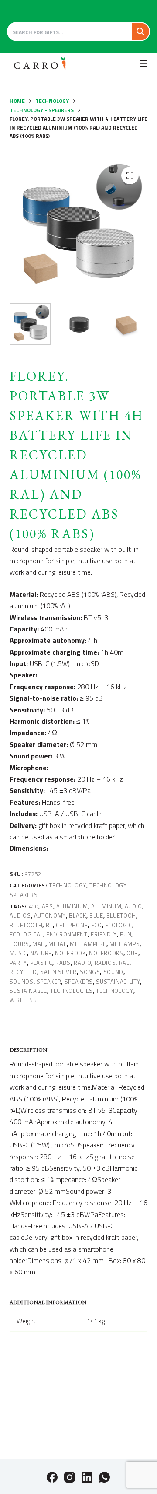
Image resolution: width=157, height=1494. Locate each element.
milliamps (124, 944)
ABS (47, 906)
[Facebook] (52, 1477)
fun (125, 934)
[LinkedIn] (87, 1477)
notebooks (106, 953)
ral (124, 962)
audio (133, 906)
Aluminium (72, 906)
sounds (22, 981)
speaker (49, 981)
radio (82, 962)
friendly (104, 934)
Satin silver (58, 972)
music (18, 953)
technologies (71, 990)
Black (77, 915)
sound (113, 972)
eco (96, 925)
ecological (27, 934)
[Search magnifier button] (140, 31)
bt (49, 925)
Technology (67, 885)
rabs (63, 962)
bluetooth (26, 925)
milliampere (88, 944)
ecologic (118, 925)
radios (105, 962)
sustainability (118, 981)
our (132, 953)
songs (90, 972)
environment (66, 934)
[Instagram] (69, 1477)
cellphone (72, 925)
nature (41, 953)
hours (19, 944)
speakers (79, 981)
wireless (23, 1000)
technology (114, 990)
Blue (96, 915)
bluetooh (121, 915)
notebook (70, 953)
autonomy (50, 915)
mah (38, 944)
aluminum (106, 906)
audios (20, 915)
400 (34, 906)
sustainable (28, 990)
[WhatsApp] (104, 1477)
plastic (41, 962)
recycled (23, 972)
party (18, 962)
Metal (57, 944)
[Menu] (143, 63)
